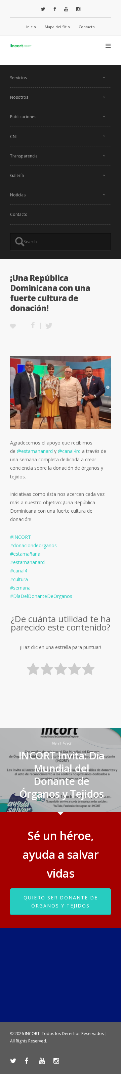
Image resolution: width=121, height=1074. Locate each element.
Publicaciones (23, 117)
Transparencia (24, 156)
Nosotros (19, 97)
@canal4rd (69, 451)
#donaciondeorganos (33, 545)
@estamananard (35, 451)
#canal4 (18, 570)
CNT (14, 136)
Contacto (87, 26)
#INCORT (20, 537)
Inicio (31, 26)
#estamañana (25, 554)
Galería (17, 175)
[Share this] (33, 326)
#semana (20, 588)
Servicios (18, 78)
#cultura (19, 579)
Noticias (18, 195)
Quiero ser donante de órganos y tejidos (61, 901)
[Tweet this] (47, 326)
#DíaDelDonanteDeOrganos (41, 596)
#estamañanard (27, 562)
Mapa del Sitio (57, 26)
